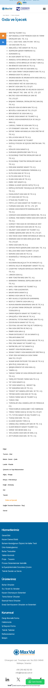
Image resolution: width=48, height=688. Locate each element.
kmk (10, 685)
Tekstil (5, 495)
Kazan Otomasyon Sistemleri (13, 593)
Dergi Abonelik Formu (10, 618)
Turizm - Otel (7, 454)
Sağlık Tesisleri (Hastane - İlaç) (14, 505)
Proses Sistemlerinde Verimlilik (14, 563)
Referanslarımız (8, 634)
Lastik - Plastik (8, 464)
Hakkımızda (6, 622)
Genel (5, 511)
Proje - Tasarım (8, 559)
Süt (4, 490)
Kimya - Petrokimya (10, 480)
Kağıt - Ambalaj (8, 485)
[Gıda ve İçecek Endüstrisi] (7, 9)
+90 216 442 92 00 (24, 670)
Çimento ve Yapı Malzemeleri (13, 469)
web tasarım (17, 685)
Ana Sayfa (6, 15)
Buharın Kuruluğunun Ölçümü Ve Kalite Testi (19, 543)
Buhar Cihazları (7, 585)
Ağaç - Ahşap (7, 474)
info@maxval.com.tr (24, 673)
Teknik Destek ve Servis (11, 571)
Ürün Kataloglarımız (9, 547)
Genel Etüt (5, 535)
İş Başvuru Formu (8, 626)
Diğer (5, 449)
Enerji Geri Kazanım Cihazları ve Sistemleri (18, 604)
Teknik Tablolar (8, 630)
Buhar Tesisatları (8, 551)
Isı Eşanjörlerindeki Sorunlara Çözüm (16, 567)
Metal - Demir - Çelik (10, 459)
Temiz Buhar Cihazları (10, 596)
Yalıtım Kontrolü (7, 555)
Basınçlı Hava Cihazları (10, 600)
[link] (24, 2)
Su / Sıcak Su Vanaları (10, 589)
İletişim (4, 638)
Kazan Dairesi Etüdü (9, 539)
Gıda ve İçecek (15, 15)
